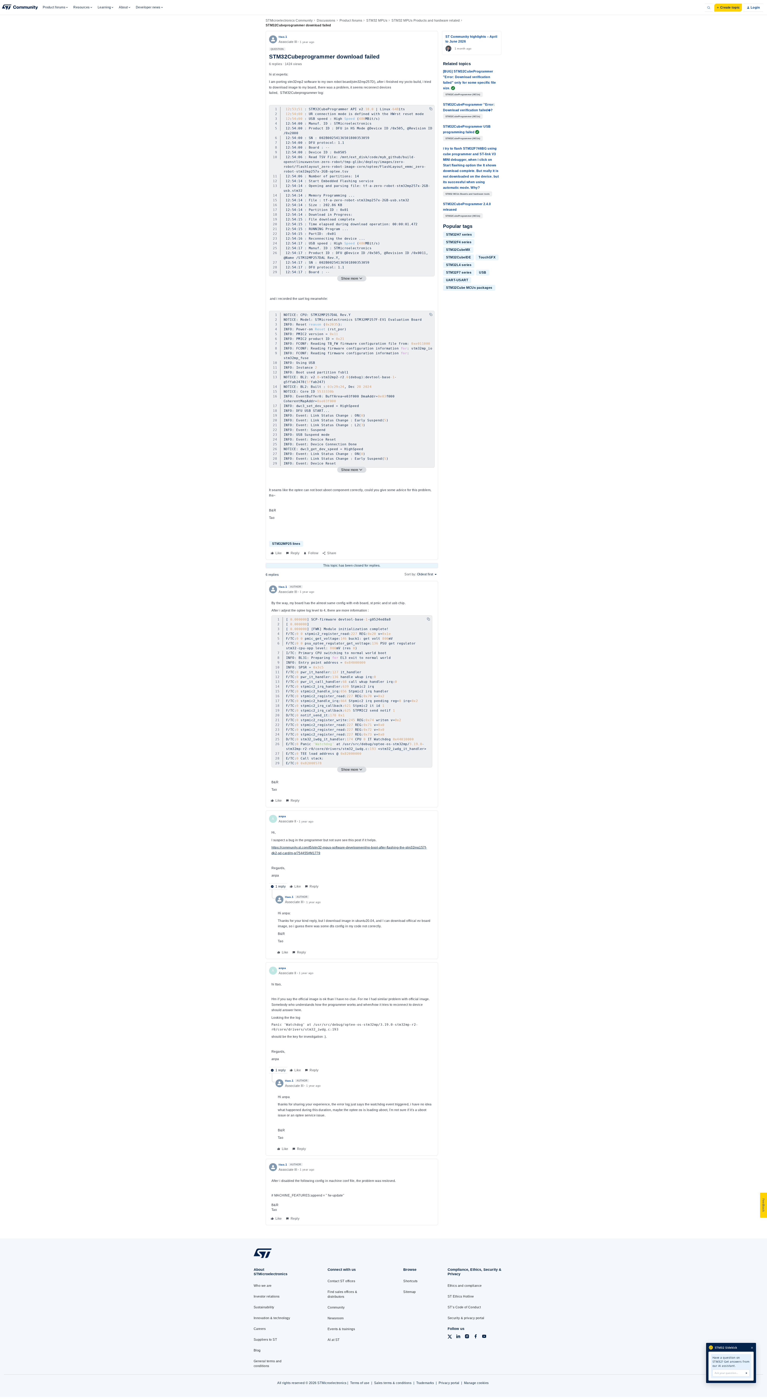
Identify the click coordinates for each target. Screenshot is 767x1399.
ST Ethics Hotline (461, 1296)
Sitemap (409, 1292)
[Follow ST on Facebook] (475, 1337)
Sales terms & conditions (393, 1383)
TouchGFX (487, 257)
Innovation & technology (272, 1318)
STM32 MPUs (376, 20)
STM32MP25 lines (286, 543)
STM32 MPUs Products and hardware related (425, 20)
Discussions (326, 20)
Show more (349, 278)
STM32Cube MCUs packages (469, 287)
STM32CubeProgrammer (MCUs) (462, 94)
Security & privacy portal (466, 1318)
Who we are (263, 1285)
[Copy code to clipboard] (431, 109)
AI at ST (334, 1339)
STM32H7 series (459, 234)
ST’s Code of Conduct (464, 1307)
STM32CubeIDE (458, 257)
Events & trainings (341, 1329)
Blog (257, 1350)
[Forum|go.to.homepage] (20, 8)
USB (482, 272)
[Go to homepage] (283, 1257)
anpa (282, 816)
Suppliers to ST (265, 1339)
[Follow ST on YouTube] (484, 1337)
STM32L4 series (459, 265)
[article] (352, 694)
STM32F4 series (459, 242)
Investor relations (267, 1296)
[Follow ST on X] (450, 1337)
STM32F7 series (459, 272)
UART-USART (457, 280)
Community (336, 1307)
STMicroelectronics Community (289, 20)
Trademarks (425, 1383)
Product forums (351, 20)
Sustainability (264, 1307)
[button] (728, 8)
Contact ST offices (341, 1281)
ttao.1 (283, 36)
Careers (260, 1328)
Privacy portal (449, 1383)
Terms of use (359, 1383)
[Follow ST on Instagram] (467, 1337)
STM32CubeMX (458, 249)
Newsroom (336, 1318)
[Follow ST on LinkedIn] (458, 1337)
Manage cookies (476, 1383)
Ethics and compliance (465, 1285)
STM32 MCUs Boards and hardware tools (467, 194)
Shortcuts (410, 1281)
